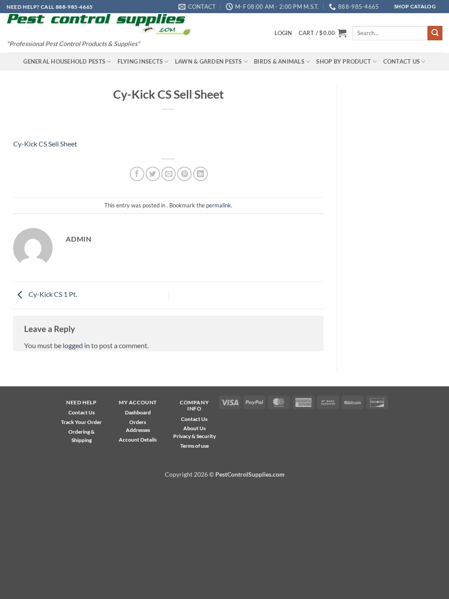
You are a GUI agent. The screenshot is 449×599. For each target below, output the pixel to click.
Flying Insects (140, 61)
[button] (283, 33)
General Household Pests (64, 61)
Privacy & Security (194, 436)
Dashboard (138, 412)
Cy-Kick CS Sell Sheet (45, 143)
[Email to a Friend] (168, 174)
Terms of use (194, 445)
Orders (137, 422)
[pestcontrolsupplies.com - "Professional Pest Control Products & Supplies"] (99, 25)
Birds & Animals (279, 61)
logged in (76, 345)
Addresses (138, 430)
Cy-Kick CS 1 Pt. (52, 294)
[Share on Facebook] (137, 174)
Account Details (138, 439)
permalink (218, 205)
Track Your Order (81, 422)
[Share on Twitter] (153, 174)
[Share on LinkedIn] (200, 174)
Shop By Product (343, 61)
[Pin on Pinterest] (184, 174)
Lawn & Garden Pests (208, 61)
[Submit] (435, 33)
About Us (194, 428)
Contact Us (401, 61)
